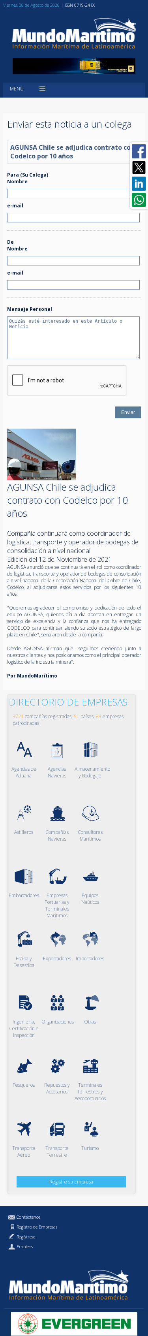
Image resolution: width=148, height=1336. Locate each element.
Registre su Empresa (71, 1181)
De (10, 242)
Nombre (17, 181)
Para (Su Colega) (27, 174)
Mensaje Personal (29, 309)
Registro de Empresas (37, 1227)
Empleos (25, 1246)
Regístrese (26, 1237)
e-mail (15, 205)
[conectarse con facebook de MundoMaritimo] (139, 151)
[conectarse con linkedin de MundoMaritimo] (139, 184)
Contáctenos (28, 1217)
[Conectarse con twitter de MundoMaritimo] (139, 167)
